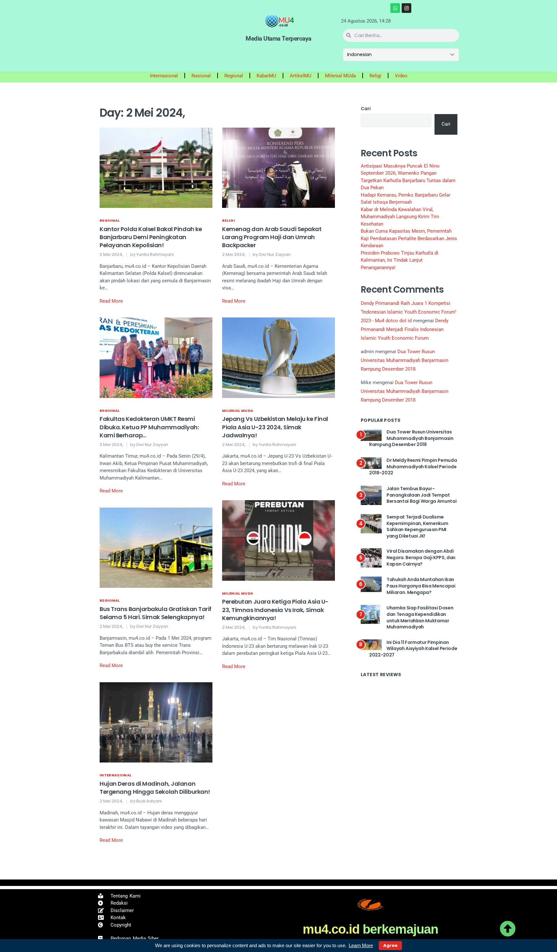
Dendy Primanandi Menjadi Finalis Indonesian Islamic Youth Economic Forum (404, 329)
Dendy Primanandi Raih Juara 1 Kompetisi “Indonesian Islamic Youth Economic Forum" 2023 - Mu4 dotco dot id (408, 312)
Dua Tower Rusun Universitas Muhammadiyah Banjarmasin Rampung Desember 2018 (404, 360)
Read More (111, 301)
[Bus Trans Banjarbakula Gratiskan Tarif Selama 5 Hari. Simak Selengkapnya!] (156, 547)
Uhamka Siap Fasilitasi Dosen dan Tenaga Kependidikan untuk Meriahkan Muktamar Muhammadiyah (419, 617)
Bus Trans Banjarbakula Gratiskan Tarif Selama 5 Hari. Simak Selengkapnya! (155, 613)
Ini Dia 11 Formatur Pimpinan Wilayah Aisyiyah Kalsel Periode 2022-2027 (413, 648)
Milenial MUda (340, 76)
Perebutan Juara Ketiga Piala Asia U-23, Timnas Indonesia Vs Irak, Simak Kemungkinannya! (275, 609)
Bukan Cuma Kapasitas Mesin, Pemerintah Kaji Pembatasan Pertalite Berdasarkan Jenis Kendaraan (409, 238)
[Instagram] (406, 8)
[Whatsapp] (395, 8)
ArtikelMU (300, 76)
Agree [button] (390, 945)
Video (401, 76)
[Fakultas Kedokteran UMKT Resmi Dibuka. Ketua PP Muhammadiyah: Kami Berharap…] (156, 357)
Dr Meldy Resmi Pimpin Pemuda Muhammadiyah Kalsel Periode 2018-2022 (413, 466)
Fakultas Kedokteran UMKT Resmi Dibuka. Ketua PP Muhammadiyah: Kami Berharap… (149, 427)
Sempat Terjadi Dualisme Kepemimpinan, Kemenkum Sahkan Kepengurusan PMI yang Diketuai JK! (417, 526)
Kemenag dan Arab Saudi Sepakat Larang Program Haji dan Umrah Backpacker (272, 237)
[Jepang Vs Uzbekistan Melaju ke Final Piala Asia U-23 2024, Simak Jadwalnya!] (278, 357)
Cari (366, 108)
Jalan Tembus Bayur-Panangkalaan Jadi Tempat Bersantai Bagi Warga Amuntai (421, 494)
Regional (233, 76)
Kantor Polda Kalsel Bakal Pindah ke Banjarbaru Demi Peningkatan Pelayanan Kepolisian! (151, 237)
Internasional (164, 76)
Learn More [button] (361, 945)
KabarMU (266, 76)
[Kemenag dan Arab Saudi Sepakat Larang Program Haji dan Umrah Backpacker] (278, 167)
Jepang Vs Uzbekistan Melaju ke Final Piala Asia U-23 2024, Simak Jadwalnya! (275, 427)
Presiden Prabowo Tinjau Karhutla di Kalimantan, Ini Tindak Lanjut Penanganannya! (399, 260)
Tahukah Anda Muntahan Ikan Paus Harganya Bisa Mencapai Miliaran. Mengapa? (420, 585)
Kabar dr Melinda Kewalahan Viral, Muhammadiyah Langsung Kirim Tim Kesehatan (400, 217)
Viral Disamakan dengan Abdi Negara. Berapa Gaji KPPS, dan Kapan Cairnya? (420, 557)
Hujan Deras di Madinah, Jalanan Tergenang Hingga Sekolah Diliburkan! (155, 788)
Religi (375, 76)
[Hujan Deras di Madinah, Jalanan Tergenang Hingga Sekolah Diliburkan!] (156, 722)
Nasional (201, 76)
